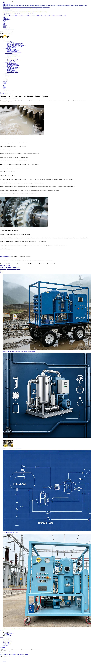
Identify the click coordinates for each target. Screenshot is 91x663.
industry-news (8, 93)
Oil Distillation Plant (8, 57)
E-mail (4, 659)
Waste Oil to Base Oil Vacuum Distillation (14, 59)
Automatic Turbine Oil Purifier (12, 51)
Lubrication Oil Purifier (8, 53)
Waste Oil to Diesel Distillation (12, 60)
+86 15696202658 (9, 635)
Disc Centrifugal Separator (11, 63)
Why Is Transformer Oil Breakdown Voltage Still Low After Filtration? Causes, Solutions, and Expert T (20, 439)
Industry (6, 80)
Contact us (2, 630)
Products (4, 3)
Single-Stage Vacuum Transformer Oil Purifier (14, 44)
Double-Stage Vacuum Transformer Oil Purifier (14, 43)
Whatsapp (4, 661)
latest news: (2, 272)
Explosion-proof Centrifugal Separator (13, 65)
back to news (2, 270)
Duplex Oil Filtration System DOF (12, 72)
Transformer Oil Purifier (9, 41)
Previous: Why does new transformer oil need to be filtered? (10, 267)
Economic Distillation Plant (11, 61)
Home (4, 2)
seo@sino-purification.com (7, 33)
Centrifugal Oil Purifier (8, 62)
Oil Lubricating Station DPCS (12, 71)
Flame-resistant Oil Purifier (9, 56)
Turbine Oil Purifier (8, 48)
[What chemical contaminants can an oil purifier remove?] (8, 446)
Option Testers (7, 73)
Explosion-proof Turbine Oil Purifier (13, 50)
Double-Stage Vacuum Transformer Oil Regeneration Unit (16, 45)
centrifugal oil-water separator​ (5, 265)
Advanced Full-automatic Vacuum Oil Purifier (14, 46)
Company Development (9, 75)
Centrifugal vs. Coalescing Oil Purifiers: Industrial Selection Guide (14, 628)
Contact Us (4, 26)
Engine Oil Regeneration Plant (12, 58)
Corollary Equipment (8, 66)
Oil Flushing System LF (11, 70)
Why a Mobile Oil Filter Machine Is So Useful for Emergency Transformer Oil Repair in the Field (19, 351)
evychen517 (7, 634)
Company (6, 79)
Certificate (4, 27)
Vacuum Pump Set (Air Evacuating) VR (13, 67)
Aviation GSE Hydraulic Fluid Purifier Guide (10, 532)
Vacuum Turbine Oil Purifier (11, 49)
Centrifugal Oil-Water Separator (5, 256)
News (3, 22)
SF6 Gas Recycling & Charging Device (13, 68)
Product (4, 86)
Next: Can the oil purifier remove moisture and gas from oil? (10, 269)
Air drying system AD (10, 69)
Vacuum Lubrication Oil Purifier (12, 54)
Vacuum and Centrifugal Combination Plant (14, 52)
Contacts (4, 88)
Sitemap (26, 654)
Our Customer (7, 76)
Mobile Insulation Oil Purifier (12, 47)
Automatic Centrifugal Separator (12, 64)
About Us (4, 17)
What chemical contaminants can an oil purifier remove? (12, 448)
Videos (6, 77)
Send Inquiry (2, 647)
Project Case (5, 25)
